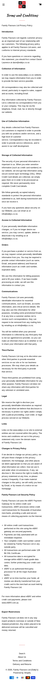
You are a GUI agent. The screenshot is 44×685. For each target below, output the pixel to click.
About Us (22, 657)
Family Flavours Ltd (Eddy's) (25, 670)
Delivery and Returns (22, 664)
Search (22, 653)
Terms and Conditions (22, 661)
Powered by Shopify (22, 673)
